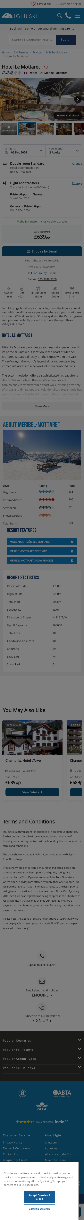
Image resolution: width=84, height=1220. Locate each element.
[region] (39, 1191)
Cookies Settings (39, 1208)
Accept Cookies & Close (40, 1196)
